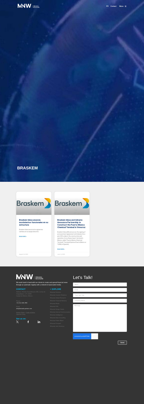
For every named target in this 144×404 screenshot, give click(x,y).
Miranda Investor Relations (58, 295)
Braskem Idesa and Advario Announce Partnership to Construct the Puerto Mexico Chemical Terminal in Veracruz (71, 224)
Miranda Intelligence (56, 315)
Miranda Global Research (58, 298)
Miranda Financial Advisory (58, 300)
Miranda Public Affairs (56, 320)
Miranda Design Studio (57, 309)
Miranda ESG (54, 306)
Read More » (23, 236)
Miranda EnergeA (55, 323)
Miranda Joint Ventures (57, 326)
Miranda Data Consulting (57, 317)
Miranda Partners (55, 292)
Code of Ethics (30, 312)
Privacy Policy (20, 312)
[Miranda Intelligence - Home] (28, 6)
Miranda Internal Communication (60, 312)
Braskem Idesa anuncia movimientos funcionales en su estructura (33, 222)
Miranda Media (54, 303)
